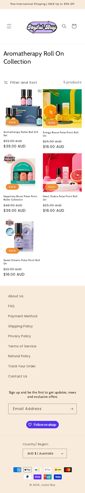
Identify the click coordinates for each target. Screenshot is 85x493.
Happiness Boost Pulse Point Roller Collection (20, 198)
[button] (9, 26)
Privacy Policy (19, 336)
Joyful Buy (48, 485)
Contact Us (17, 376)
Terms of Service (22, 346)
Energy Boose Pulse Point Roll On (60, 134)
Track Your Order (22, 366)
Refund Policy (19, 356)
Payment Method (22, 316)
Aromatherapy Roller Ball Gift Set (21, 133)
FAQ (11, 306)
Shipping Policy (20, 326)
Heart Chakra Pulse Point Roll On (60, 198)
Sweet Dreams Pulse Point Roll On (22, 262)
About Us (15, 296)
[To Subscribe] (72, 409)
